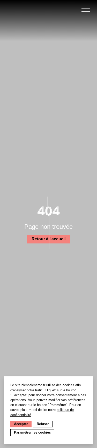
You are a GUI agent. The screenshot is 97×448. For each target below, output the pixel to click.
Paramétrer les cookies (32, 432)
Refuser (43, 424)
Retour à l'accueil (48, 239)
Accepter (21, 424)
